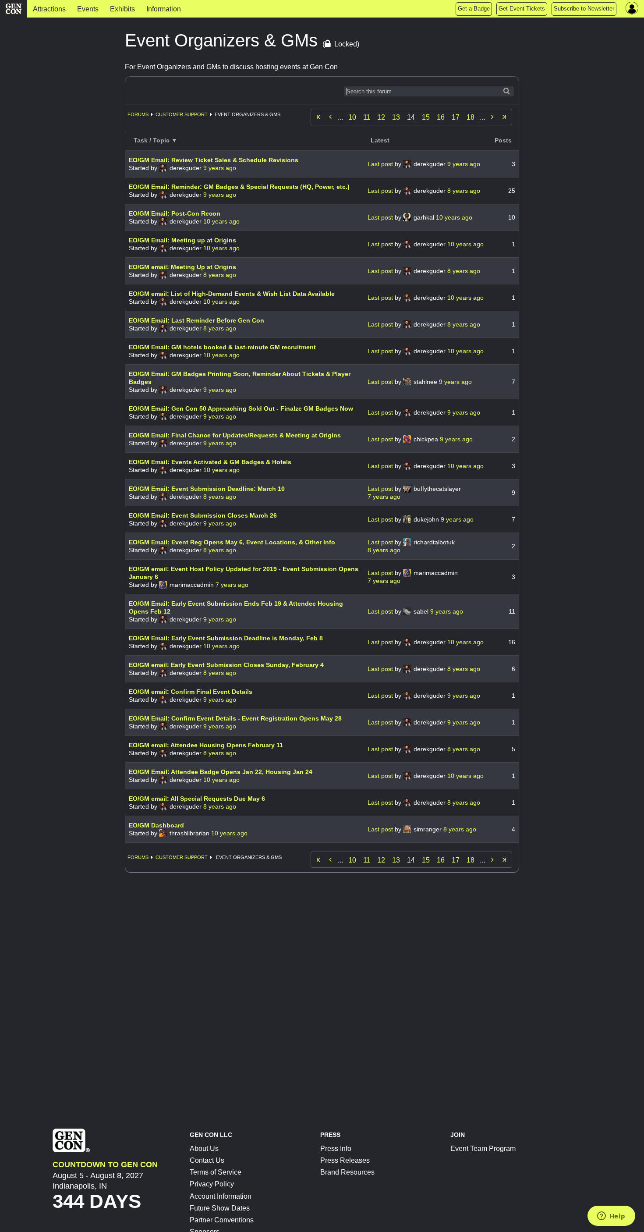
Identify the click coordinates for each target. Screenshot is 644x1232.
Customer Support (182, 114)
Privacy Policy (212, 1184)
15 (426, 117)
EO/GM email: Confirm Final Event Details (190, 691)
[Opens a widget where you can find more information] (611, 1217)
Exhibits (122, 9)
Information (163, 9)
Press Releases (345, 1160)
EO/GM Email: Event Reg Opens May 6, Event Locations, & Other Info (232, 542)
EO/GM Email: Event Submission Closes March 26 (203, 515)
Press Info (335, 1148)
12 (381, 117)
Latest (380, 140)
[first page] (318, 117)
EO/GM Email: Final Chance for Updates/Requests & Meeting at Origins (235, 435)
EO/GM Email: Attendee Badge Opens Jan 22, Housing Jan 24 (220, 771)
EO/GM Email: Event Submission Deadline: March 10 (207, 488)
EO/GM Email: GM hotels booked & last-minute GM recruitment (222, 347)
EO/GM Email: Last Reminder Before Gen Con (196, 320)
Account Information (220, 1196)
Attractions (49, 9)
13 (396, 117)
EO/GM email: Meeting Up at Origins (182, 266)
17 (456, 117)
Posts (503, 140)
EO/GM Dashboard (156, 825)
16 (441, 117)
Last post (381, 163)
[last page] (504, 117)
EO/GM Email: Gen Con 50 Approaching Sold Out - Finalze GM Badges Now (241, 408)
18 (470, 117)
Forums (138, 114)
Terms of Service (215, 1172)
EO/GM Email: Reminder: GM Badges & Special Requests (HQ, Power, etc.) (239, 186)
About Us (204, 1148)
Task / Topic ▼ (155, 140)
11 (366, 117)
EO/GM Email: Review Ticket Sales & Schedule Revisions (213, 159)
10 (352, 117)
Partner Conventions (222, 1220)
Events (88, 9)
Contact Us (207, 1160)
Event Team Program (483, 1148)
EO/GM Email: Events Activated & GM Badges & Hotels (210, 461)
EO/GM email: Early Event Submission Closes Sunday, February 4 (226, 664)
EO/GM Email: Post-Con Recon (174, 213)
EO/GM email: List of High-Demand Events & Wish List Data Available (232, 293)
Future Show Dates (220, 1208)
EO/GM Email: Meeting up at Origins (182, 240)
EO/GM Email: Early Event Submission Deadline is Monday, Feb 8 (226, 638)
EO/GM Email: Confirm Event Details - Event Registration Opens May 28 (235, 718)
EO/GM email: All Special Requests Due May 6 (197, 798)
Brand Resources (347, 1172)
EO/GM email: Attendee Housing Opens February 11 (206, 745)
